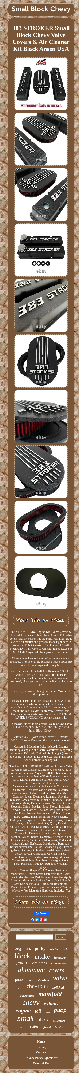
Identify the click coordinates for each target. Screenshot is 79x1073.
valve (60, 978)
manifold (50, 993)
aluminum (31, 969)
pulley (40, 949)
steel (20, 988)
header (59, 1027)
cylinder (54, 949)
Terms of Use (41, 1063)
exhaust (52, 1003)
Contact (41, 1052)
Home (41, 1041)
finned (47, 1027)
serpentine (27, 995)
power (22, 963)
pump (60, 1011)
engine (23, 1010)
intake (42, 956)
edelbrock (39, 963)
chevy (31, 1002)
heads (65, 949)
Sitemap (41, 1047)
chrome (59, 1020)
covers (56, 970)
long (17, 949)
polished (58, 987)
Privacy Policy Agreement (41, 1058)
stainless (43, 980)
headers (60, 957)
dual (21, 1027)
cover (47, 1012)
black (43, 1019)
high (28, 949)
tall (38, 1011)
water (33, 1026)
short (30, 980)
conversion (58, 963)
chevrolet (37, 986)
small (25, 1018)
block (22, 956)
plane (19, 980)
